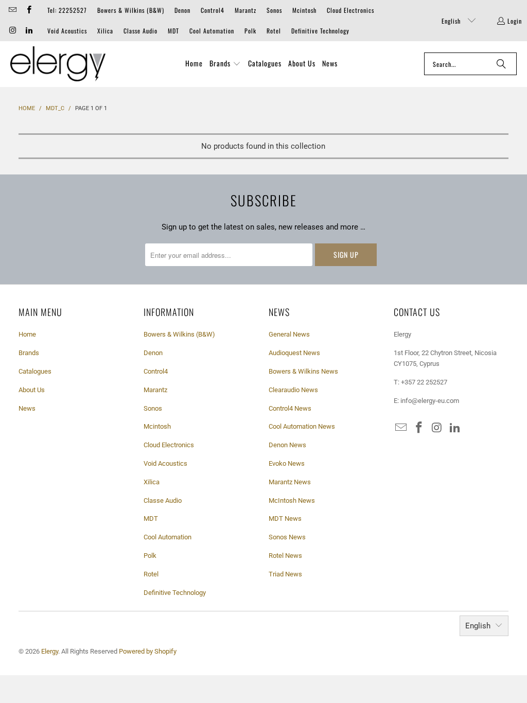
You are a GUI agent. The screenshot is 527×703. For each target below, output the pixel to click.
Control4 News (290, 408)
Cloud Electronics (350, 10)
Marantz (245, 10)
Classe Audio (140, 30)
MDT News (285, 518)
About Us (32, 390)
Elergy (49, 651)
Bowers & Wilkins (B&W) (130, 10)
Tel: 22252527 (67, 10)
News (27, 408)
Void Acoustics (67, 30)
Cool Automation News (302, 426)
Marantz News (290, 482)
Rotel (274, 30)
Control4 (212, 10)
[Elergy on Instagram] (12, 30)
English (452, 20)
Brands (29, 353)
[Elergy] (58, 64)
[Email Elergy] (12, 10)
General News (289, 334)
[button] (225, 64)
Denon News (287, 445)
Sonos (274, 10)
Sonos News (287, 537)
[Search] (501, 63)
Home (27, 334)
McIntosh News (292, 500)
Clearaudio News (293, 390)
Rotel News (285, 555)
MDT (173, 30)
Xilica (105, 30)
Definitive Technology (320, 30)
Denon (182, 10)
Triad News (285, 574)
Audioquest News (294, 353)
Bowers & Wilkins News (303, 371)
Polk (250, 30)
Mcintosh (304, 10)
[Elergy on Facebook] (28, 10)
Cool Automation (211, 30)
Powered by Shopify (148, 651)
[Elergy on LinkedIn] (28, 30)
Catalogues (35, 371)
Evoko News (287, 463)
